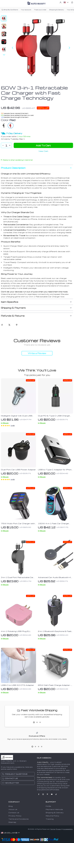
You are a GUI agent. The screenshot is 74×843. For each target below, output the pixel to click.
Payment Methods (54, 809)
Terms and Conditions (18, 819)
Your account (26, 9)
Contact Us (13, 813)
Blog (10, 806)
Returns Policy (52, 816)
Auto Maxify (42, 762)
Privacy (58, 829)
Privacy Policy (14, 816)
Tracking (50, 819)
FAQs (48, 806)
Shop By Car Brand (10, 9)
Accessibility (68, 829)
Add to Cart (43, 145)
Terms (52, 829)
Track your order (40, 9)
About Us (12, 809)
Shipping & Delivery (56, 9)
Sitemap (12, 822)
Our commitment (44, 777)
